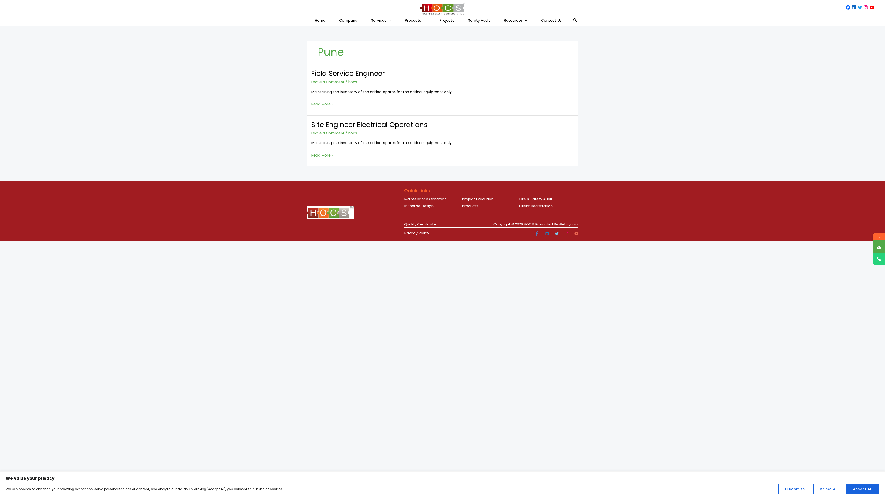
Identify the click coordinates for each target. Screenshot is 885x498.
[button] (388, 20)
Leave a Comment (328, 82)
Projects (446, 20)
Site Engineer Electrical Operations (369, 125)
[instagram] (566, 233)
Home (320, 20)
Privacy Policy (416, 233)
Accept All (863, 489)
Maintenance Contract (425, 199)
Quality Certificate (420, 224)
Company (348, 20)
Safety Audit (479, 20)
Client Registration (536, 206)
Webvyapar (568, 224)
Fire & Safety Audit (535, 199)
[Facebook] (537, 233)
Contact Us (551, 20)
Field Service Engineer (348, 73)
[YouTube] (576, 233)
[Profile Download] (879, 246)
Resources (513, 20)
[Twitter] (557, 233)
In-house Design (419, 206)
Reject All (829, 489)
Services (378, 20)
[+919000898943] (879, 259)
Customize (795, 489)
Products (413, 20)
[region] (442, 484)
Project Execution (477, 199)
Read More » (322, 104)
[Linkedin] (547, 233)
